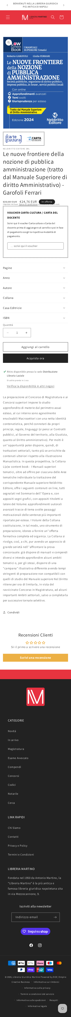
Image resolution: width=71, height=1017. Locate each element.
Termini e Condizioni (21, 854)
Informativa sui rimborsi (46, 982)
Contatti (13, 836)
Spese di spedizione (28, 204)
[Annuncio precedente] (7, 5)
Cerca (11, 803)
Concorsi (13, 776)
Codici (12, 785)
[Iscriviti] (55, 917)
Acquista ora (35, 358)
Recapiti (54, 1000)
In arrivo (13, 740)
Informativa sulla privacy (37, 987)
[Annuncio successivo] (63, 5)
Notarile (13, 793)
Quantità (8, 325)
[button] (8, 17)
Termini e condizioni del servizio (37, 994)
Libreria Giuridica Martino (26, 977)
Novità (12, 731)
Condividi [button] (13, 612)
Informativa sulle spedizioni (31, 1000)
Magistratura (16, 749)
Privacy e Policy (17, 845)
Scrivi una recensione (35, 658)
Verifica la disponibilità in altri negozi (30, 386)
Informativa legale (37, 1006)
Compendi (14, 767)
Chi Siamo (14, 828)
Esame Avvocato (18, 758)
